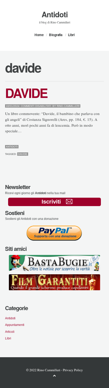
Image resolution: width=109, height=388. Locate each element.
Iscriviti (51, 201)
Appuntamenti (14, 324)
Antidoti (55, 14)
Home (38, 34)
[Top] (54, 375)
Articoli (9, 331)
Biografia (55, 34)
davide (22, 154)
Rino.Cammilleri (68, 106)
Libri (71, 34)
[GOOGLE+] (102, 147)
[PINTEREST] (94, 147)
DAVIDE (26, 92)
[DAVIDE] (90, 147)
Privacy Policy (73, 370)
